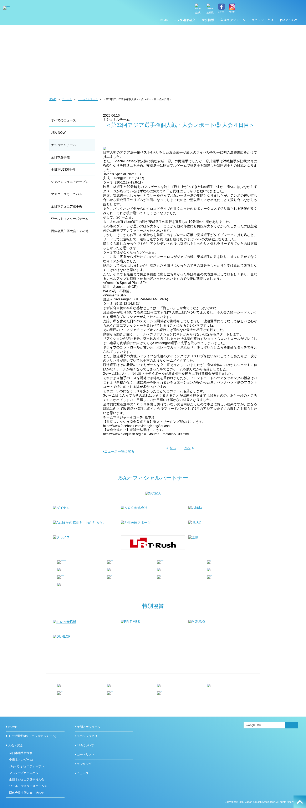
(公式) (198, 12)
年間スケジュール (232, 21)
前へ (173, 448)
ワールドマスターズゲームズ (28, 786)
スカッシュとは (262, 21)
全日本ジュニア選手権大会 (26, 779)
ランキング (84, 764)
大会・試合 (15, 745)
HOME (163, 21)
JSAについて (289, 21)
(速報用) (210, 12)
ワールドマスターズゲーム (69, 218)
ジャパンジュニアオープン (69, 182)
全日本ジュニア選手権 (66, 206)
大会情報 (208, 21)
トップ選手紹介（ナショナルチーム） (185, 21)
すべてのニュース (63, 120)
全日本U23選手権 (63, 169)
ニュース (67, 99)
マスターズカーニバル (66, 194)
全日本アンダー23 (21, 759)
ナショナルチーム (88, 99)
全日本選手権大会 (20, 753)
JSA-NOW (58, 132)
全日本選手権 (60, 157)
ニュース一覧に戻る (119, 451)
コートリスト (86, 754)
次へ (187, 448)
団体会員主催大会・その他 (69, 231)
